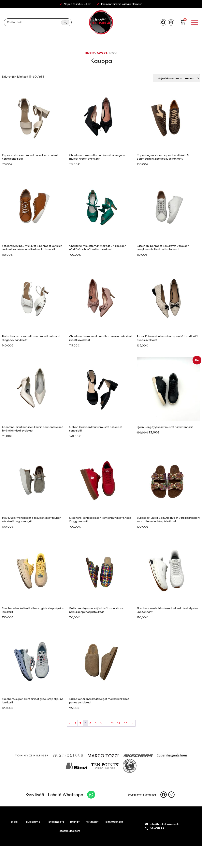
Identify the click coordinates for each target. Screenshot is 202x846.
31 (112, 723)
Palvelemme (31, 821)
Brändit (74, 821)
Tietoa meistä (55, 821)
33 (125, 723)
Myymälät (91, 821)
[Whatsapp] (91, 795)
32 (118, 723)
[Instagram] (171, 22)
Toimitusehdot (113, 821)
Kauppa (102, 52)
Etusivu (90, 52)
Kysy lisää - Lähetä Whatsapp (54, 794)
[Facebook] (163, 22)
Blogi (14, 821)
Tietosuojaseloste (68, 831)
